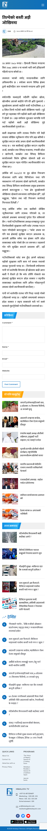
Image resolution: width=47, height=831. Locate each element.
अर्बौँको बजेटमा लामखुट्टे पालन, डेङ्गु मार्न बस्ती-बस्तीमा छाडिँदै (24, 663)
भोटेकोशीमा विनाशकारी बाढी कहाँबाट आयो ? (26, 713)
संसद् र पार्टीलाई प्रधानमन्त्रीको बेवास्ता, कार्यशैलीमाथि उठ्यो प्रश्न (24, 724)
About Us (5, 756)
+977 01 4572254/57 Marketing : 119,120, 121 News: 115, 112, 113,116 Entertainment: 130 (28, 797)
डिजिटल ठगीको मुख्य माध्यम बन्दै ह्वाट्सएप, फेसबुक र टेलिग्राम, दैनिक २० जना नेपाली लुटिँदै (26, 737)
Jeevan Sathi (26, 779)
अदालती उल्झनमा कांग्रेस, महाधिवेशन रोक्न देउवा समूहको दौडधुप (26, 652)
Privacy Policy (7, 767)
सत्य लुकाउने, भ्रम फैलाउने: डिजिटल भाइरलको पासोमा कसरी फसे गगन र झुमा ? (26, 640)
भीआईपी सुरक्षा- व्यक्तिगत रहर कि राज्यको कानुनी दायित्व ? (26, 686)
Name (5, 347)
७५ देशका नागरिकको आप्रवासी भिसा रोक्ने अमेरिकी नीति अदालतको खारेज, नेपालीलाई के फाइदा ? (26, 699)
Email (5, 359)
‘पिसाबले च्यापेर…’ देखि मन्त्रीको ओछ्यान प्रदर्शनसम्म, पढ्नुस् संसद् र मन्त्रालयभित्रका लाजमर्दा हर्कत (26, 627)
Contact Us (6, 759)
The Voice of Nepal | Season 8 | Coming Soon (27, 759)
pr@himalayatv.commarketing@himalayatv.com (30, 807)
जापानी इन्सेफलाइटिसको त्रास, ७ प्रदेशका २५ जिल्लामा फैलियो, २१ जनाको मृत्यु (25, 675)
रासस (9, 31)
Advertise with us (8, 763)
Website (6, 371)
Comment (7, 323)
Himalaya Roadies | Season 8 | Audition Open (27, 771)
